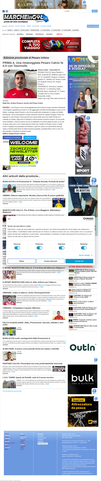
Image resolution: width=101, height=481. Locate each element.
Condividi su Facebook (12, 137)
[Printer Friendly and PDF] (6, 141)
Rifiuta (21, 261)
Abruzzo (7, 433)
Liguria (6, 446)
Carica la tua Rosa (92, 26)
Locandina (40, 439)
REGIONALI (29, 34)
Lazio (6, 444)
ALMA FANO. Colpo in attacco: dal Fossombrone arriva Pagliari (85, 314)
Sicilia (22, 441)
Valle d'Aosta (24, 437)
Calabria (7, 437)
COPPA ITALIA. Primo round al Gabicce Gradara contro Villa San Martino (85, 271)
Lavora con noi (42, 438)
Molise (22, 433)
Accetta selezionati (50, 261)
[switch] (39, 247)
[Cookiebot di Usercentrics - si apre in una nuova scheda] (84, 218)
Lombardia (7, 447)
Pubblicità (40, 441)
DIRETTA (59, 34)
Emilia (6, 440)
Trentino (22, 444)
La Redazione (23, 166)
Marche (7, 449)
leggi (53, 189)
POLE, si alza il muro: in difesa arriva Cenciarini (83, 302)
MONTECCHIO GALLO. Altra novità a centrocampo (85, 326)
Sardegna (23, 440)
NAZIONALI (20, 34)
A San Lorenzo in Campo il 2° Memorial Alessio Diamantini (81, 290)
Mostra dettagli (84, 255)
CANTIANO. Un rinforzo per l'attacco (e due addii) (82, 296)
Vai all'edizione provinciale (12, 391)
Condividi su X (30, 137)
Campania (7, 438)
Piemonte (23, 435)
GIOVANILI (49, 34)
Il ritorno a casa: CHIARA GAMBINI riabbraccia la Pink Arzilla (85, 284)
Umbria (22, 447)
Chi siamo (40, 436)
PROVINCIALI (40, 34)
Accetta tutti (79, 261)
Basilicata (7, 435)
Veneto (22, 449)
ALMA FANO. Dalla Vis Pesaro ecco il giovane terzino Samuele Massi (85, 308)
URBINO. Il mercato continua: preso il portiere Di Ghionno (85, 320)
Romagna (7, 441)
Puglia (22, 438)
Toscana (23, 443)
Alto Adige (23, 446)
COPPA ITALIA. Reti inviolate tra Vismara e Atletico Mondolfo (84, 278)
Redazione (40, 434)
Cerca (95, 11)
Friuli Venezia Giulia (10, 443)
